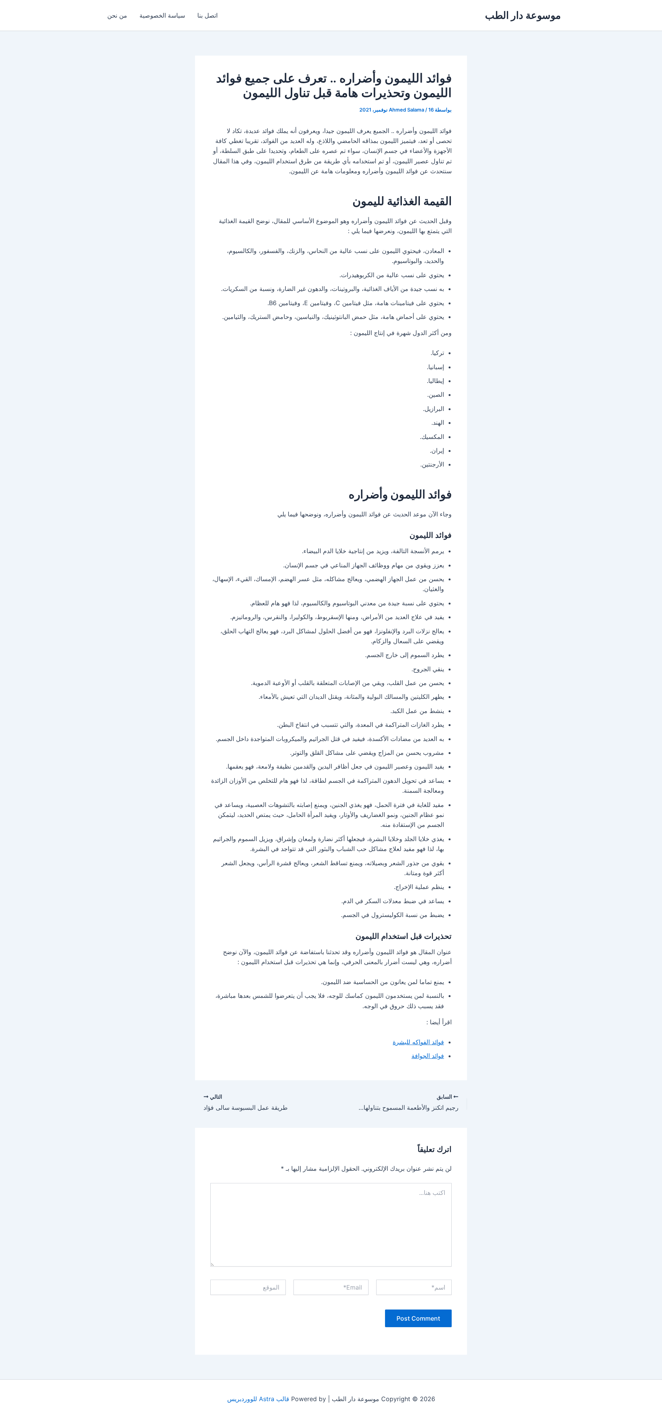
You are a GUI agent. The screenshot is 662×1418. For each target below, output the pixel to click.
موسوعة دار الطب (523, 15)
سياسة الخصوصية (162, 15)
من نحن (117, 15)
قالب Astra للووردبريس (258, 1399)
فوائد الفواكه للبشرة (418, 1042)
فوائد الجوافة (427, 1056)
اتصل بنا (207, 15)
